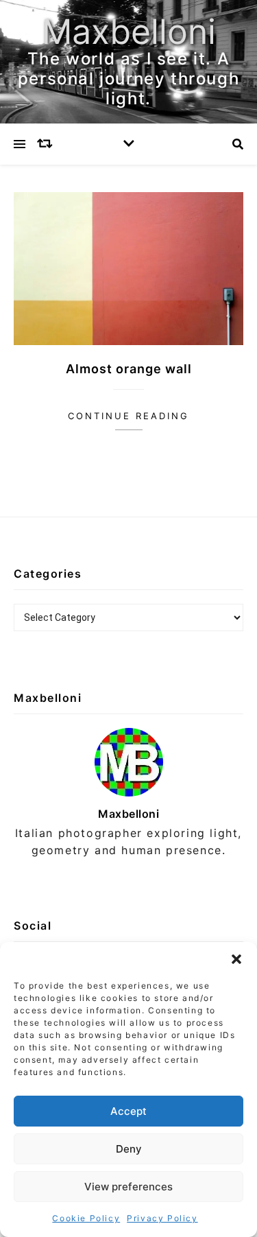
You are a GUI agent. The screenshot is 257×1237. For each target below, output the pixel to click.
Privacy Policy (162, 1218)
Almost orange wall (129, 369)
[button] (236, 959)
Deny (129, 1148)
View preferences (128, 1186)
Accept (128, 1111)
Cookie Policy (86, 1218)
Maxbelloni (129, 31)
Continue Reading (128, 415)
